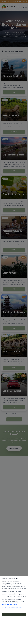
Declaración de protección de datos (9, 604)
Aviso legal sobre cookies (7, 607)
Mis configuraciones (17, 607)
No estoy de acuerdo (14, 611)
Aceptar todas (14, 615)
